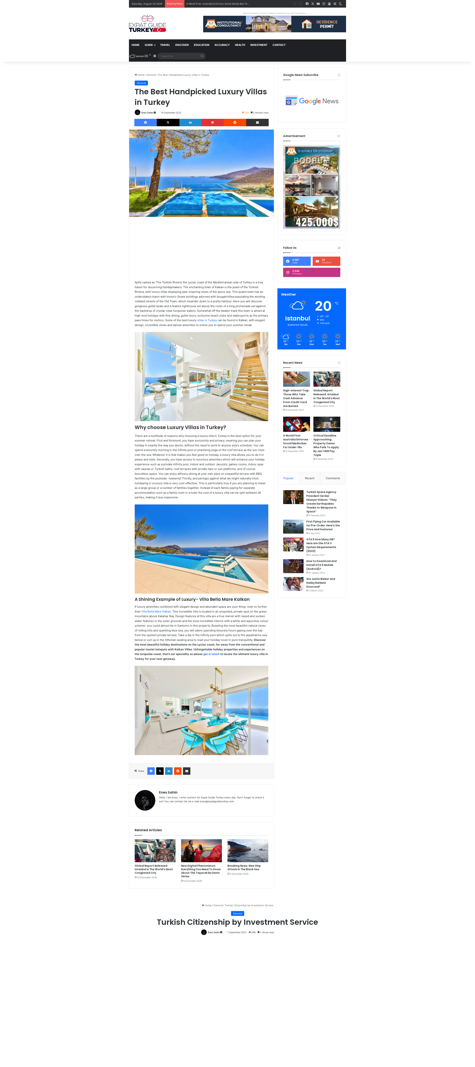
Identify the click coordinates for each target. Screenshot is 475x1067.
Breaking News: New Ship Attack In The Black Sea (244, 867)
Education (201, 44)
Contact (279, 44)
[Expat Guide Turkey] (147, 23)
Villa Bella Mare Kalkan (156, 611)
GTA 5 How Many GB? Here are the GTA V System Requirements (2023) (321, 545)
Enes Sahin (147, 112)
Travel (165, 44)
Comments (333, 478)
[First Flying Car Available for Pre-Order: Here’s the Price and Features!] (293, 527)
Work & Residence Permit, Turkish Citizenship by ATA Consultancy (274, 13)
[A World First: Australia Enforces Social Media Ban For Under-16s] (296, 424)
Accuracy (222, 44)
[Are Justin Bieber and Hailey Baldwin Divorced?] (293, 584)
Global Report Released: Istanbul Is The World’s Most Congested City (154, 869)
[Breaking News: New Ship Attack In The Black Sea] (247, 850)
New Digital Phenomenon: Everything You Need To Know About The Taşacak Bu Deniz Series (201, 871)
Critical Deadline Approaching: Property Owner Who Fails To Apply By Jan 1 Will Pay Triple (326, 445)
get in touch (211, 654)
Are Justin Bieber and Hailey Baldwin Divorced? (320, 583)
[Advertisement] (201, 248)
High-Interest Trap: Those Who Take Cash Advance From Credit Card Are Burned (296, 398)
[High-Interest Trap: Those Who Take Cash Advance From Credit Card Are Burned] (296, 379)
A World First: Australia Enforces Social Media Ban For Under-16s (295, 441)
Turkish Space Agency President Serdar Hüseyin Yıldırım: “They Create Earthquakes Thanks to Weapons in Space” (321, 501)
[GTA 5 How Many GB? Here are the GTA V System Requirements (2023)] (293, 544)
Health (240, 44)
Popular (288, 478)
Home (136, 44)
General (151, 74)
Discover (182, 44)
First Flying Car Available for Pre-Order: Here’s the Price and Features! (323, 525)
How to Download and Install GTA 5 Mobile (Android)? (321, 565)
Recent (309, 478)
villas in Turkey (207, 320)
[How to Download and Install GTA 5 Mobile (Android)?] (293, 566)
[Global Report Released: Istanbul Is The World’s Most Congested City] (155, 850)
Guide (149, 44)
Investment (258, 44)
